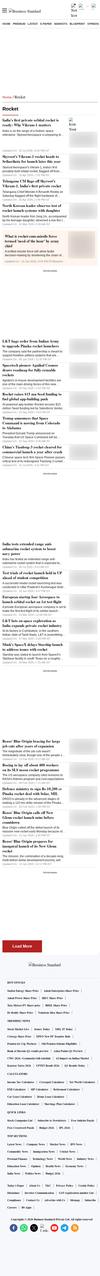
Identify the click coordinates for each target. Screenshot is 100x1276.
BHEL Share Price (56, 1005)
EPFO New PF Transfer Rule (53, 1036)
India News (13, 1173)
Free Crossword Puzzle (20, 1128)
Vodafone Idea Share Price (53, 1012)
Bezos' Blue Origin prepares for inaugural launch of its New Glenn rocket (29, 846)
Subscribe (90, 1200)
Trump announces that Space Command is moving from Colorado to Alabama (31, 423)
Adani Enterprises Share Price (61, 991)
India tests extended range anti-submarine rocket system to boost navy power (29, 548)
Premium (19, 23)
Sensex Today (42, 1029)
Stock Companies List (20, 1120)
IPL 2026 (64, 1128)
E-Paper (46, 23)
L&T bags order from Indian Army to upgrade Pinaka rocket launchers (30, 343)
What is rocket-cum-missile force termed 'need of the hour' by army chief (32, 241)
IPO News (76, 1144)
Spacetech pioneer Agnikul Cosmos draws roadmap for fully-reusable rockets (30, 370)
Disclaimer (13, 1193)
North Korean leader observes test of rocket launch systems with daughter (31, 208)
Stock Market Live (18, 1029)
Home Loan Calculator (50, 1096)
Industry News (85, 1159)
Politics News (33, 1173)
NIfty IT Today (64, 1029)
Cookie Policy (86, 1185)
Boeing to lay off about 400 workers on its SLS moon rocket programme (30, 767)
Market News (57, 1144)
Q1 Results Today (75, 1065)
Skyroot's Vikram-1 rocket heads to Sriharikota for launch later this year (31, 159)
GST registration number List (76, 1193)
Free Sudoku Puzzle (82, 1120)
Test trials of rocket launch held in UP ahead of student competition (32, 575)
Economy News (74, 1166)
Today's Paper (15, 1185)
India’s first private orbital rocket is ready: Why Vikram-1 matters (30, 122)
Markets (60, 23)
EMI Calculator (16, 1089)
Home (6, 23)
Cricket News (67, 1151)
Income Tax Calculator (20, 1082)
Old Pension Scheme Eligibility (59, 1043)
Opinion (93, 23)
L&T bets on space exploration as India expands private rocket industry (32, 623)
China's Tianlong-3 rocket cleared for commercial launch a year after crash (32, 449)
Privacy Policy (64, 1185)
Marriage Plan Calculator (59, 1104)
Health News (53, 1166)
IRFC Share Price (52, 998)
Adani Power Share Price (22, 998)
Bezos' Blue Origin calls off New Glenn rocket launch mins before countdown (28, 817)
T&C (48, 1185)
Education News (16, 1166)
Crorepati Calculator (51, 1082)
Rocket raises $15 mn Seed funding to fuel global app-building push (32, 396)
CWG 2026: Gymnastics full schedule (29, 1058)
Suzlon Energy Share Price (23, 991)
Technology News (43, 1159)
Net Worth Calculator (82, 1082)
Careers (12, 1207)
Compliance (14, 1200)
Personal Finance (17, 1159)
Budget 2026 (46, 1128)
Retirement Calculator (66, 1089)
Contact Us (32, 1200)
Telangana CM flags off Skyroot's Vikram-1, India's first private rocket (31, 183)
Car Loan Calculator (19, 1096)
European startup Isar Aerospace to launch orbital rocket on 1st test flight (31, 599)
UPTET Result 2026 (47, 1065)
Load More (22, 946)
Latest (33, 23)
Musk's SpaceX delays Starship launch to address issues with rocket (32, 647)
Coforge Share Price (19, 1036)
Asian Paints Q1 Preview (68, 1051)
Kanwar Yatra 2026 (19, 1065)
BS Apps (26, 1207)
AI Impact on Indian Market (72, 1058)
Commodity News (17, 1151)
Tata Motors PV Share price (23, 1005)
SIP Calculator (39, 1089)
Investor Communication (39, 1193)
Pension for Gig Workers (21, 1043)
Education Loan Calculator (23, 1104)
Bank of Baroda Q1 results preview (28, 1051)
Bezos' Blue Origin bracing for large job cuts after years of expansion (31, 743)
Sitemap (75, 1200)
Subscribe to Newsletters (52, 1120)
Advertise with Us (54, 1200)
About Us (34, 1185)
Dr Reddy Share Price (20, 1012)
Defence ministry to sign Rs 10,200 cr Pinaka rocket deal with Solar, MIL (32, 791)
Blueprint (77, 23)
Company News (35, 1144)
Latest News (14, 1144)
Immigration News (44, 1151)
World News (65, 1159)
